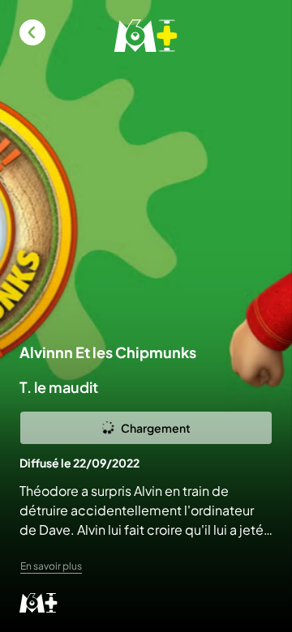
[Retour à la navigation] (32, 32)
